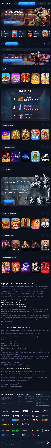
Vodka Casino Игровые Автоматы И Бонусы (12, 300)
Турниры (18, 401)
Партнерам (27, 402)
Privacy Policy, (39, 405)
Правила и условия (29, 396)
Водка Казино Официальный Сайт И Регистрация (14, 299)
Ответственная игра (29, 398)
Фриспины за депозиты (19, 403)
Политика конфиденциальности (29, 400)
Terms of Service (45, 405)
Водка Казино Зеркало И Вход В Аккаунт (12, 302)
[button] (2, 43)
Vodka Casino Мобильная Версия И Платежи (13, 304)
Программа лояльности (19, 399)
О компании (19, 396)
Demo (5, 85)
